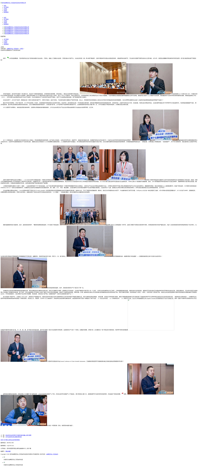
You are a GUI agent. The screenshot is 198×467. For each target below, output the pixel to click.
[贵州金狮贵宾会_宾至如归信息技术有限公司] (13, 2)
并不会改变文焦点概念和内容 (14, 436)
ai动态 (5, 10)
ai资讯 (5, 9)
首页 (5, 5)
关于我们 (6, 7)
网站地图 (8, 451)
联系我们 (6, 12)
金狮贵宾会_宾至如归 (13, 48)
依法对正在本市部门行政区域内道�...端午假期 (18, 435)
